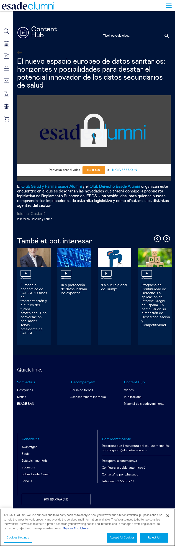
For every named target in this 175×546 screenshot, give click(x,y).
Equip (26, 454)
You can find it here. (76, 528)
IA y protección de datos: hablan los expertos (74, 289)
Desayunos (25, 390)
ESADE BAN (25, 404)
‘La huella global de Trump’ (114, 287)
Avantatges (29, 447)
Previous (157, 238)
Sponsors (28, 467)
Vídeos (129, 390)
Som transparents (56, 499)
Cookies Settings (18, 537)
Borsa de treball (81, 390)
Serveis (27, 481)
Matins (21, 397)
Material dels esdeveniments (144, 404)
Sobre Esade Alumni (36, 474)
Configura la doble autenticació (123, 468)
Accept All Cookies (122, 537)
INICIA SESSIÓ (122, 170)
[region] (87, 527)
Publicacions (133, 397)
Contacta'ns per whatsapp (120, 474)
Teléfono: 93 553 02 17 (118, 481)
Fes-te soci (93, 170)
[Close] (168, 516)
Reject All (154, 537)
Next (166, 238)
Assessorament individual (88, 397)
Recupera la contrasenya (119, 461)
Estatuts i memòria (34, 461)
